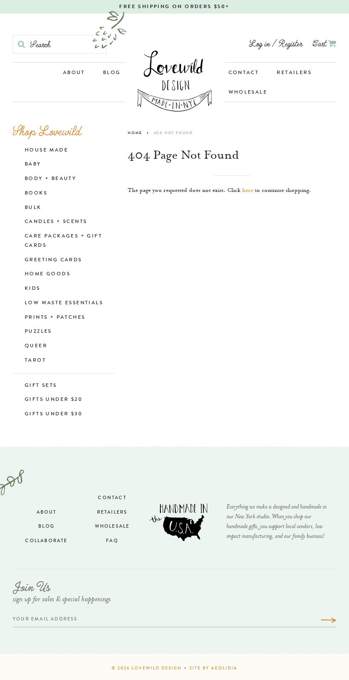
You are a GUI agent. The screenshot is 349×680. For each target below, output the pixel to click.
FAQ (112, 541)
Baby (33, 164)
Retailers (294, 73)
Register (290, 43)
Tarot (35, 360)
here (247, 191)
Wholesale (248, 92)
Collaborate (46, 541)
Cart (320, 43)
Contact (244, 73)
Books (36, 193)
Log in (259, 43)
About (74, 73)
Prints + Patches (55, 317)
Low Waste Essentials (64, 303)
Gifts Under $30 (54, 414)
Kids (32, 288)
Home (135, 133)
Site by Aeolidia (213, 668)
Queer (36, 346)
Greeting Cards (53, 260)
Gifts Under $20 (54, 400)
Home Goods (47, 274)
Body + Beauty (50, 179)
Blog (112, 73)
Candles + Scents (56, 222)
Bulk (33, 208)
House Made (46, 150)
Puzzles (38, 331)
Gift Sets (41, 386)
